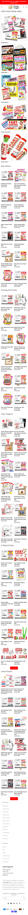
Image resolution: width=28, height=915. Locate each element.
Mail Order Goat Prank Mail (20, 264)
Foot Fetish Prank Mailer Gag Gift (19, 689)
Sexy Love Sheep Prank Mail (7, 661)
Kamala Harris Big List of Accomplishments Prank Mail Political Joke (20, 732)
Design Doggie (15, 913)
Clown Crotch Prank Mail (6, 583)
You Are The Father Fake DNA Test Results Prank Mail (20, 433)
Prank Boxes (4, 42)
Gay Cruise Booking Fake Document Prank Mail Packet (20, 185)
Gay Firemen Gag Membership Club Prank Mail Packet (6, 498)
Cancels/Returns (6, 855)
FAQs (4, 849)
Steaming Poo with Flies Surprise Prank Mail (19, 498)
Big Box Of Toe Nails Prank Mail (6, 563)
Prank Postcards (5, 132)
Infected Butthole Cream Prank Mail (19, 205)
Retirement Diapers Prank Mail (19, 583)
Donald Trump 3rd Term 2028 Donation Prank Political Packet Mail (7, 690)
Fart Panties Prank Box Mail (20, 539)
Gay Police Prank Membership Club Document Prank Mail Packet (7, 476)
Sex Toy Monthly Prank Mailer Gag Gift (20, 284)
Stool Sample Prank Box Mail (6, 710)
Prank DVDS (5, 829)
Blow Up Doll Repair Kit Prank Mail (7, 284)
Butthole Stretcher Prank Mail (6, 184)
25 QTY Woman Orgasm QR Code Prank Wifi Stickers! (7, 433)
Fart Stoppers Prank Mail (19, 388)
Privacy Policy (5, 861)
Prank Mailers (5, 102)
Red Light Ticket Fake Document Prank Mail (7, 539)
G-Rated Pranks (6, 808)
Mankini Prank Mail (19, 641)
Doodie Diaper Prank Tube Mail (19, 661)
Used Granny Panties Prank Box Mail (6, 772)
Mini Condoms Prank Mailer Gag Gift (19, 710)
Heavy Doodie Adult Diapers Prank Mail (19, 225)
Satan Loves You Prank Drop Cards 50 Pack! (20, 453)
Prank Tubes (4, 162)
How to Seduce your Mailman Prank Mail (19, 347)
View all (14, 668)
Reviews (4, 852)
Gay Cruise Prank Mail (7, 407)
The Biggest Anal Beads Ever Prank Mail (20, 367)
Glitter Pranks (5, 811)
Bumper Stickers (6, 820)
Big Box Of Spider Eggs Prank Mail (20, 602)
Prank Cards (5, 838)
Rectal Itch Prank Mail (7, 347)
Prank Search (5, 806)
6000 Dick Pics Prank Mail (6, 244)
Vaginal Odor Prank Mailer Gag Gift (19, 327)
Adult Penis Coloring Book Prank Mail (19, 308)
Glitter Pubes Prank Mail (6, 225)
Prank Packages (6, 832)
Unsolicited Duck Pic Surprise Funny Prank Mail (20, 519)
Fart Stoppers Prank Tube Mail (19, 563)
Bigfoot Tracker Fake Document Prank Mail (7, 518)
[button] (1, 7)
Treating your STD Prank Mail (19, 408)
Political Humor (6, 814)
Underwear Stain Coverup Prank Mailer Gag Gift (7, 731)
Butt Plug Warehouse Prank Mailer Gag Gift (20, 772)
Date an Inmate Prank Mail (7, 388)
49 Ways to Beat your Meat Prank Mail (6, 308)
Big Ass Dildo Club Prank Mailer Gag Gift (20, 474)
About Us (5, 846)
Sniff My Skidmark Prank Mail (19, 244)
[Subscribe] (23, 898)
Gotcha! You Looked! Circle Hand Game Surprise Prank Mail (6, 368)
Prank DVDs (4, 72)
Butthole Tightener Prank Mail (6, 205)
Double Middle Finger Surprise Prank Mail (7, 264)
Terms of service (6, 858)
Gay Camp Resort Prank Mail (7, 327)
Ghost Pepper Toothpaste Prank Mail (7, 602)
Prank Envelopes (6, 823)
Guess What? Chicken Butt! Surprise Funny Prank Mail (6, 454)
